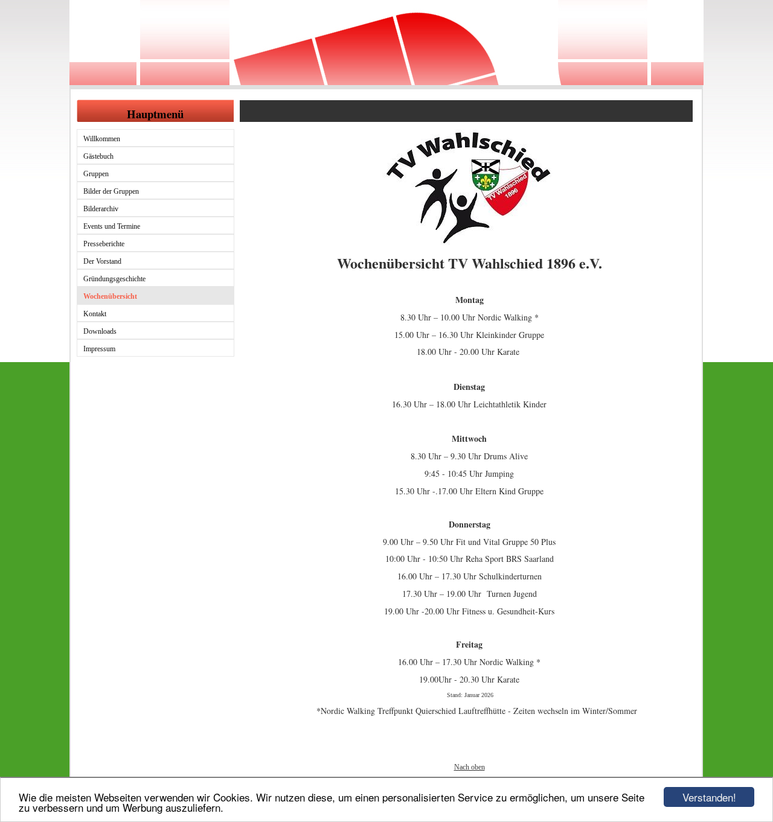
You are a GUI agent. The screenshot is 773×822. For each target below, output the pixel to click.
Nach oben (469, 767)
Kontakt (94, 314)
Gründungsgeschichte (114, 279)
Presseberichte (103, 244)
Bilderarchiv (100, 209)
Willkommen (101, 139)
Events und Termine (111, 226)
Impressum (99, 349)
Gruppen (96, 174)
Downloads (100, 331)
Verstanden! (709, 796)
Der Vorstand (102, 261)
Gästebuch (98, 156)
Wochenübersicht (110, 296)
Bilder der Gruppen (111, 191)
